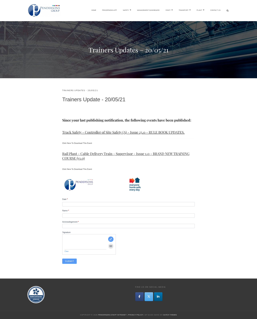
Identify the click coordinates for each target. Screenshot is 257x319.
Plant (199, 10)
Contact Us (215, 10)
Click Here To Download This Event (77, 143)
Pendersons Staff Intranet (112, 315)
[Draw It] (111, 239)
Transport (183, 10)
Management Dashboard (148, 10)
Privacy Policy (135, 315)
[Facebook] (139, 296)
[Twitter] (149, 296)
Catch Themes (170, 315)
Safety (126, 10)
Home (93, 10)
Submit (69, 261)
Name (65, 210)
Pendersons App (109, 10)
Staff (168, 10)
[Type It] (111, 246)
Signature (66, 232)
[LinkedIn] (158, 296)
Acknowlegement (70, 222)
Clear (67, 251)
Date (65, 199)
